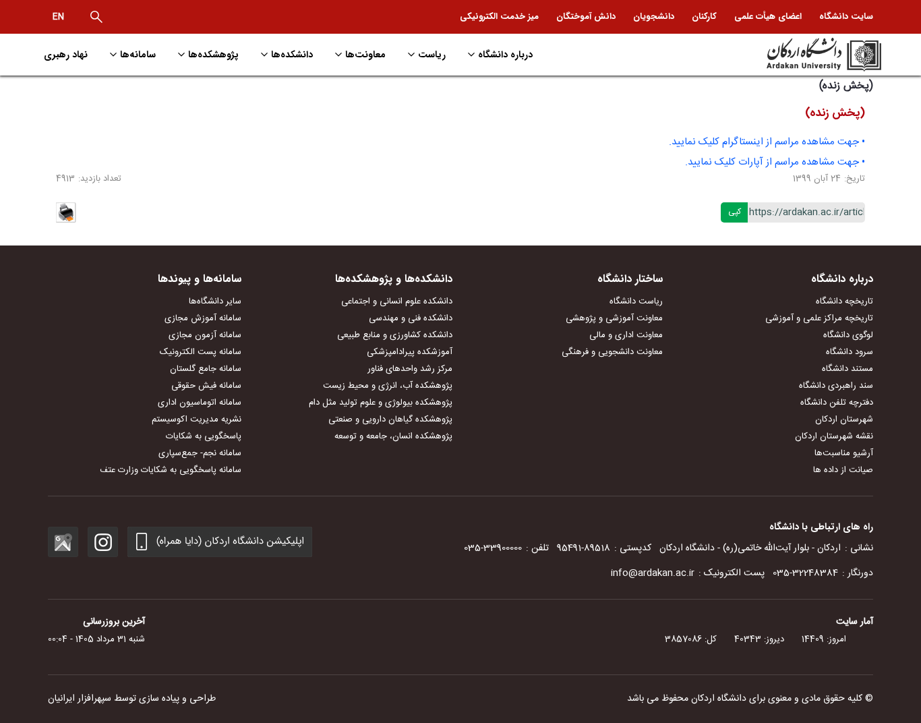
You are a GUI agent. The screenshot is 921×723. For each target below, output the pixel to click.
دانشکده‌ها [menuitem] (292, 54)
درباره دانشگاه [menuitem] (505, 54)
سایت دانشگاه (846, 16)
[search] (96, 17)
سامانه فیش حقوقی (206, 385)
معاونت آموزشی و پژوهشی (614, 318)
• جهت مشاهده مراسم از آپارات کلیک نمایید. (775, 162)
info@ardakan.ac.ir (652, 573)
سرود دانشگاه (849, 352)
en (58, 16)
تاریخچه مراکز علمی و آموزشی (819, 318)
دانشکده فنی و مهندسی (410, 318)
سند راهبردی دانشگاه (836, 385)
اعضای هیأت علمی (768, 16)
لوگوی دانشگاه (848, 335)
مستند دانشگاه (847, 369)
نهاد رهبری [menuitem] (66, 54)
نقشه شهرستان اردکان (834, 436)
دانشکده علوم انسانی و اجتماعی (396, 301)
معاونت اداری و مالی (626, 335)
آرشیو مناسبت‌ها (843, 453)
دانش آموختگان (586, 16)
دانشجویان (653, 16)
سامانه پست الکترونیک (200, 352)
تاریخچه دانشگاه (844, 301)
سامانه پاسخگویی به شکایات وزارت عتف (170, 470)
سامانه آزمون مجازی (205, 335)
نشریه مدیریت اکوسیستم (196, 419)
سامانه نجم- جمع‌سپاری (199, 453)
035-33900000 (493, 548)
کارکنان (704, 16)
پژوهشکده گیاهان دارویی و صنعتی (390, 419)
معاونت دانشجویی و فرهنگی (612, 352)
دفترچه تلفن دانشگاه (836, 402)
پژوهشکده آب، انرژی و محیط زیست (387, 385)
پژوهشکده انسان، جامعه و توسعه (393, 436)
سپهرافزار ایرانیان (79, 699)
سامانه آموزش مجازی (203, 318)
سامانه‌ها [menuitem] (138, 54)
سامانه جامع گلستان (205, 369)
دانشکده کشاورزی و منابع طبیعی (394, 335)
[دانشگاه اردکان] (781, 54)
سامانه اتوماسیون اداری (199, 402)
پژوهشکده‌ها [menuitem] (213, 54)
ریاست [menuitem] (432, 54)
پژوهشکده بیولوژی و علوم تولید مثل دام (380, 402)
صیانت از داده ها (843, 470)
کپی (734, 212)
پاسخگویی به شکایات (203, 436)
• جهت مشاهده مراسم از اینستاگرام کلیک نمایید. (767, 142)
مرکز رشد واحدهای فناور (409, 369)
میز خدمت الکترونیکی (499, 16)
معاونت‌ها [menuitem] (365, 54)
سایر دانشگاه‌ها (215, 301)
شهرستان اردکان (844, 419)
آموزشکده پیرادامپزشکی (409, 352)
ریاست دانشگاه (636, 301)
